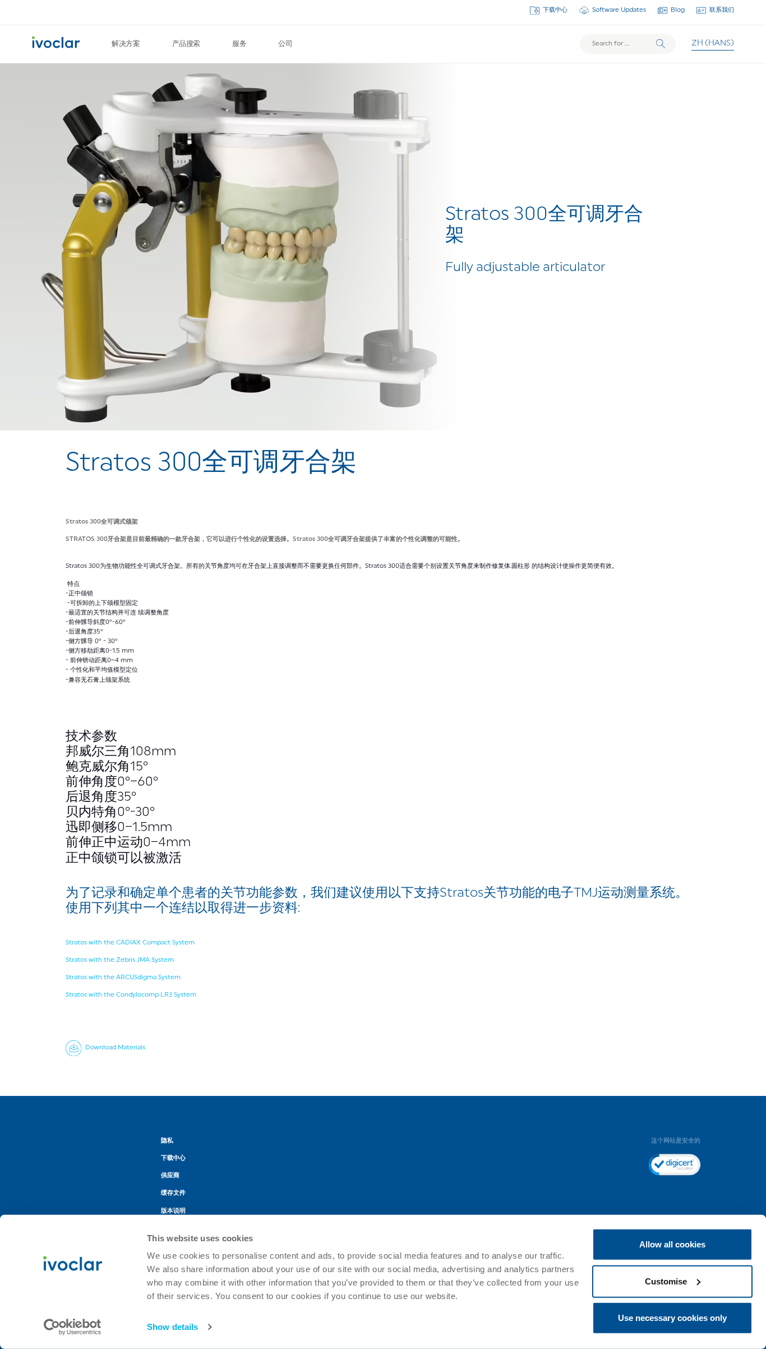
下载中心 (555, 10)
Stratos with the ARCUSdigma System (123, 977)
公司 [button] (285, 44)
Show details (172, 1327)
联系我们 (721, 10)
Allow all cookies (672, 1244)
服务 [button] (239, 44)
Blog (678, 10)
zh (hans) (712, 43)
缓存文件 (173, 1193)
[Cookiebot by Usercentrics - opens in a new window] (73, 1327)
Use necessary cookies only (672, 1318)
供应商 (170, 1175)
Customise (666, 1281)
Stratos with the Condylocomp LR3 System (131, 995)
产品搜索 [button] (186, 44)
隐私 (167, 1140)
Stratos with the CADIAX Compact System (130, 942)
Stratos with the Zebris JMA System (120, 960)
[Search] (660, 43)
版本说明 (173, 1211)
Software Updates (619, 10)
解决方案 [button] (126, 44)
